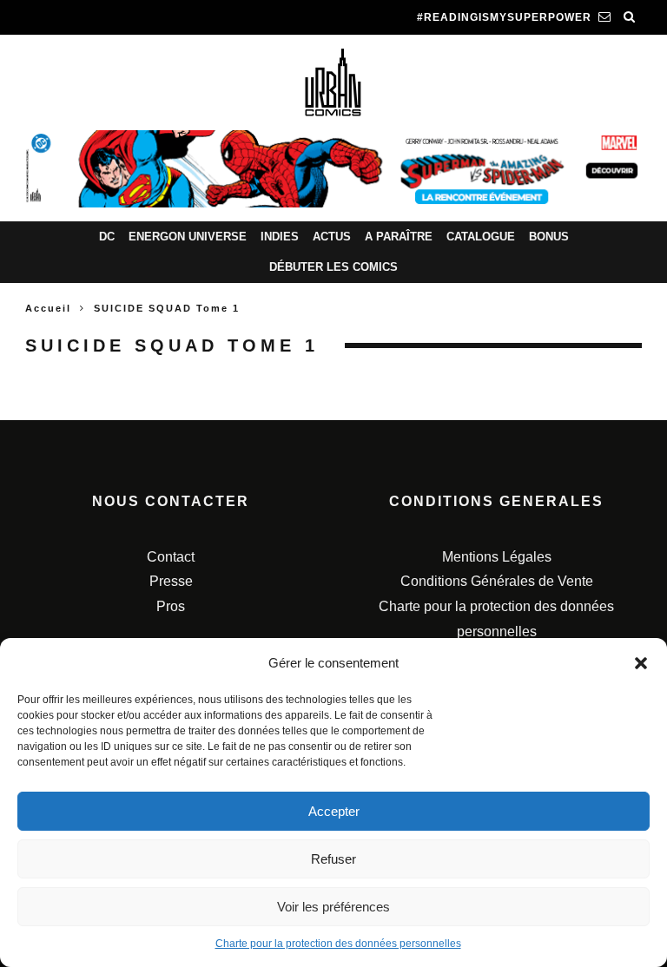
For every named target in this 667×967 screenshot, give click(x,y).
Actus (332, 236)
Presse (171, 581)
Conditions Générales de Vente (496, 581)
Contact (171, 556)
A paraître (399, 236)
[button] (641, 663)
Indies (280, 236)
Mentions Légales (496, 556)
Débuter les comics (333, 266)
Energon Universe (188, 236)
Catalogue (480, 236)
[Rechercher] (630, 17)
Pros (170, 606)
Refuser (333, 859)
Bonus (549, 236)
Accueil (48, 308)
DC (107, 236)
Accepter (334, 811)
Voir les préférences (333, 906)
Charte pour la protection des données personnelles (338, 943)
